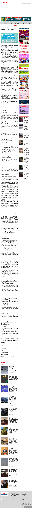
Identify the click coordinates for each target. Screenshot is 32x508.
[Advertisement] (16, 10)
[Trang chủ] (1, 23)
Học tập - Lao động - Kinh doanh (18, 23)
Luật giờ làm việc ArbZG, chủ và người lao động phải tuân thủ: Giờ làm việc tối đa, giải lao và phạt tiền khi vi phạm (13, 378)
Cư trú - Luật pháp (5, 23)
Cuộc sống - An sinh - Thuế (11, 23)
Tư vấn (29, 23)
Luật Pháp (2, 364)
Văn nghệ (26, 23)
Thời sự (23, 23)
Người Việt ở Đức (4, 426)
